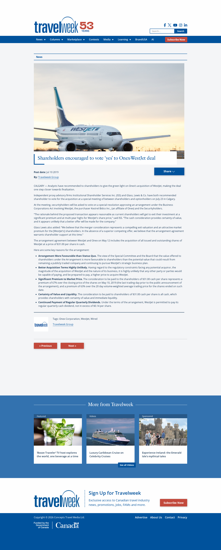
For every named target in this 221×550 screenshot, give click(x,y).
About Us (156, 517)
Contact (170, 517)
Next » (72, 345)
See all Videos (127, 465)
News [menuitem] (39, 39)
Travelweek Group (48, 177)
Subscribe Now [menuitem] (176, 39)
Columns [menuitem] (55, 39)
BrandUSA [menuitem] (141, 39)
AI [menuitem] (153, 39)
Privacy (182, 517)
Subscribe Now (174, 503)
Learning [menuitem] (123, 39)
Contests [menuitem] (94, 39)
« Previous (45, 345)
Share (168, 171)
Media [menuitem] (106, 39)
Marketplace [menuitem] (74, 39)
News (39, 57)
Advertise (141, 517)
